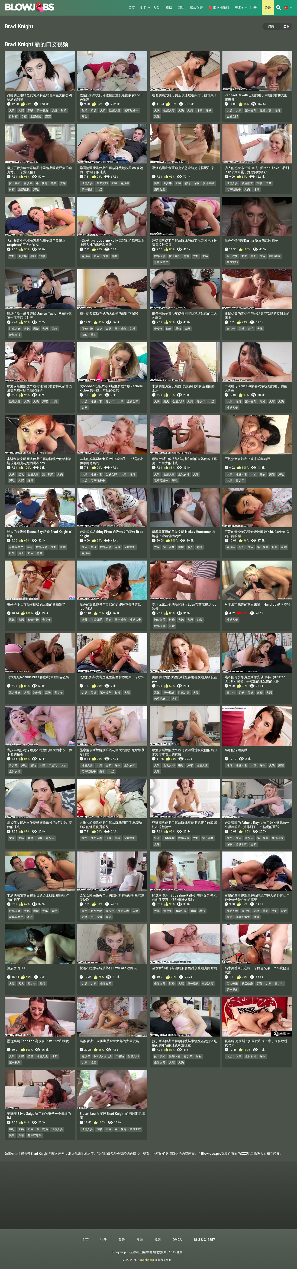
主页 (85, 1240)
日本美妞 (169, 838)
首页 (131, 8)
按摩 (268, 183)
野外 (12, 553)
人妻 (135, 911)
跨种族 (37, 692)
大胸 (157, 110)
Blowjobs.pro (146, 1260)
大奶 (12, 110)
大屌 (21, 110)
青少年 (28, 183)
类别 (157, 8)
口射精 (13, 116)
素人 (190, 547)
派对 (30, 917)
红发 (21, 474)
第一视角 (42, 110)
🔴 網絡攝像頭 (218, 8)
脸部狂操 (36, 116)
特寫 (275, 547)
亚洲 (157, 838)
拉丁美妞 (14, 183)
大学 (106, 256)
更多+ (239, 8)
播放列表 (196, 8)
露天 (166, 401)
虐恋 (94, 1062)
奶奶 (94, 110)
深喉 (30, 110)
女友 (244, 256)
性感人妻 (114, 110)
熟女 (84, 116)
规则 (158, 1240)
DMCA (177, 1240)
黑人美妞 (14, 692)
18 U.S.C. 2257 (204, 1240)
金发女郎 (232, 116)
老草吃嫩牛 (131, 110)
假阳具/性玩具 (103, 1056)
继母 (199, 110)
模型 (169, 8)
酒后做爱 (159, 189)
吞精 (24, 116)
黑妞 (54, 110)
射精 (64, 110)
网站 (181, 8)
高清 (48, 116)
